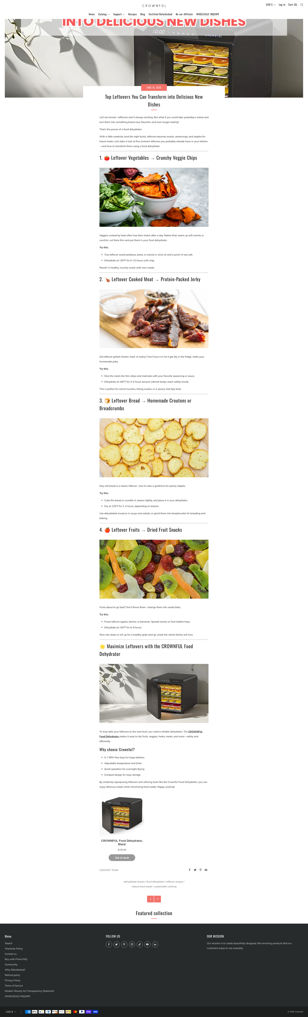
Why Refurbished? (15, 969)
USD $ (269, 4)
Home (92, 14)
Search (8, 943)
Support (117, 14)
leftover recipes (174, 881)
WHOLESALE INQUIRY (207, 14)
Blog (142, 14)
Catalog (102, 14)
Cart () (292, 4)
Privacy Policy (12, 980)
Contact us (11, 953)
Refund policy (12, 975)
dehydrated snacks (134, 881)
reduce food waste (142, 886)
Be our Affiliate (184, 14)
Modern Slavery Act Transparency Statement (29, 990)
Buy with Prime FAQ (16, 959)
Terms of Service (14, 985)
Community (11, 964)
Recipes (132, 14)
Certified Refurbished (160, 14)
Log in (282, 4)
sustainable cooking (165, 886)
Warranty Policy (14, 948)
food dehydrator (155, 881)
